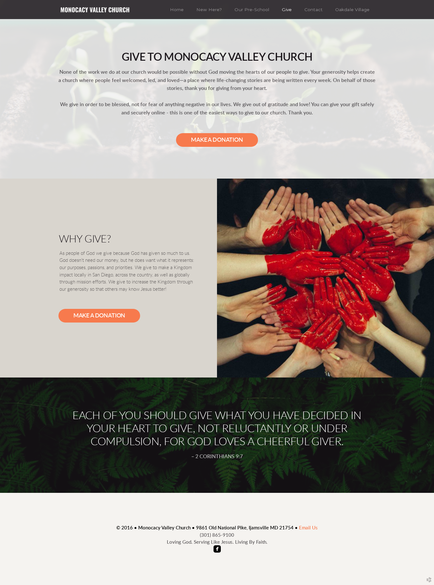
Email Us (308, 528)
